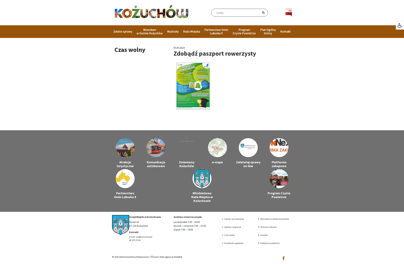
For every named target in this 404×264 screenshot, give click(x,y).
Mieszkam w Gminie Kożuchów (150, 31)
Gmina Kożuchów (127, 257)
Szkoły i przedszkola (234, 219)
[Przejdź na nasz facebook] (283, 258)
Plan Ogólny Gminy (268, 31)
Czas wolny (229, 235)
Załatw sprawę (122, 31)
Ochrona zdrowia (268, 227)
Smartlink (178, 257)
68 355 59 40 (134, 240)
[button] (400, 25)
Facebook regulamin (234, 243)
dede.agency (165, 257)
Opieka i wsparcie (232, 227)
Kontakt (285, 31)
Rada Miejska (191, 31)
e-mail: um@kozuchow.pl (140, 236)
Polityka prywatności (270, 243)
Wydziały (173, 31)
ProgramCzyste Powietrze (244, 31)
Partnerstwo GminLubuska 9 (216, 31)
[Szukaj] (260, 13)
